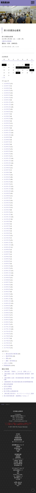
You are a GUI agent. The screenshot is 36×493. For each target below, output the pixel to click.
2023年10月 (7, 163)
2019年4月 (7, 289)
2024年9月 (7, 137)
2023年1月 (7, 184)
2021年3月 (7, 235)
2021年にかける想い (18, 474)
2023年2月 (7, 181)
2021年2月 (7, 238)
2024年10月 (7, 135)
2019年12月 (7, 270)
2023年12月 (7, 158)
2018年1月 (7, 324)
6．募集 (6, 358)
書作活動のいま (18, 477)
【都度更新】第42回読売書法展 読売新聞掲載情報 (18, 382)
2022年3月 (7, 207)
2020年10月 (7, 247)
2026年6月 (7, 88)
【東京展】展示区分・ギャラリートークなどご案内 (19, 393)
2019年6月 (7, 284)
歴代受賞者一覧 (18, 465)
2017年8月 (7, 336)
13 (22, 67)
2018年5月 (7, 315)
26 (18, 72)
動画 (18, 473)
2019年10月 (7, 275)
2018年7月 (7, 310)
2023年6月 (7, 172)
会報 (18, 471)
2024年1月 (7, 156)
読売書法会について (18, 445)
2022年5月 (7, 202)
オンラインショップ (18, 441)
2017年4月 (7, 345)
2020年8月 (7, 252)
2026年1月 (7, 100)
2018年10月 (7, 303)
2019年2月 (7, 294)
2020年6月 (7, 256)
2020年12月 (7, 242)
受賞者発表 (18, 457)
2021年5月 (7, 231)
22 (31, 70)
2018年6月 (7, 312)
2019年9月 (7, 277)
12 (18, 67)
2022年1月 (7, 212)
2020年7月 (7, 254)
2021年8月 (7, 224)
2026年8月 (7, 83)
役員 (18, 451)
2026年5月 (7, 90)
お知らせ (6, 363)
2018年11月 (7, 301)
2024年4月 (7, 149)
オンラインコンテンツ (18, 459)
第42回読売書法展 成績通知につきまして (16, 396)
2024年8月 (7, 139)
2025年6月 (7, 116)
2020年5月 (7, 259)
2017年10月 (7, 331)
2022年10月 (7, 191)
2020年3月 (7, 263)
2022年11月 (7, 188)
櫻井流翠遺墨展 (8, 384)
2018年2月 (7, 322)
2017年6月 (7, 340)
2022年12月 (7, 186)
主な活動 (18, 449)
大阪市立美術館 (6, 41)
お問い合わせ (18, 482)
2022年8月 (7, 196)
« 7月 (3, 77)
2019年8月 (7, 280)
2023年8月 (7, 167)
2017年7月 (7, 338)
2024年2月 (7, 153)
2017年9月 (7, 333)
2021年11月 (7, 217)
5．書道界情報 (8, 356)
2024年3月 (7, 151)
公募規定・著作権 (18, 460)
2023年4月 (7, 177)
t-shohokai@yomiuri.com (20, 421)
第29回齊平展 (8, 389)
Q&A (18, 485)
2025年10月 (7, 107)
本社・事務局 (18, 484)
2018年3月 (7, 319)
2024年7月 (7, 142)
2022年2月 (7, 210)
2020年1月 (7, 268)
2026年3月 (7, 95)
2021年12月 (7, 214)
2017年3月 (7, 347)
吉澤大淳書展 (8, 386)
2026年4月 (7, 93)
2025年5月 (7, 118)
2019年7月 (7, 282)
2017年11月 (7, 329)
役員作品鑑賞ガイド (18, 470)
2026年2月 (7, 97)
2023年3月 (7, 179)
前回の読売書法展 (18, 463)
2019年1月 (7, 296)
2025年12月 (7, 102)
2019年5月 (7, 287)
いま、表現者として (18, 476)
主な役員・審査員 (18, 462)
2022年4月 (7, 205)
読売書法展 (18, 454)
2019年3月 (7, 291)
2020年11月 (7, 245)
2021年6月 (7, 228)
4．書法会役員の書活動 (11, 353)
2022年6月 (7, 200)
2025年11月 (7, 104)
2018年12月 (7, 298)
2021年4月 (7, 233)
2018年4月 (7, 317)
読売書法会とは (18, 448)
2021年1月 (7, 240)
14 (27, 67)
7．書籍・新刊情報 (9, 361)
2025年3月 (7, 123)
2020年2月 (7, 266)
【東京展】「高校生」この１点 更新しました (17, 371)
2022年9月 (7, 193)
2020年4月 (7, 261)
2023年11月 (7, 160)
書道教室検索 (18, 439)
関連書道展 (7, 365)
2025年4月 (7, 121)
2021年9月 (7, 221)
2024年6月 (7, 144)
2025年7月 (7, 114)
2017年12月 (7, 326)
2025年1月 (7, 128)
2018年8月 (7, 308)
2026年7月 (7, 86)
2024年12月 (7, 130)
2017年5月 (7, 343)
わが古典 (18, 479)
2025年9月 (7, 109)
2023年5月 (7, 174)
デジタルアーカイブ (18, 468)
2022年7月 (7, 198)
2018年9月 (7, 305)
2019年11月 (7, 273)
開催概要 (18, 456)
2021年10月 (7, 219)
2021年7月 (7, 226)
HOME (2, 404)
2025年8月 (7, 111)
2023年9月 (7, 165)
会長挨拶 (18, 446)
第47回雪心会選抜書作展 (11, 391)
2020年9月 (7, 249)
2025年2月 (7, 125)
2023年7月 (7, 170)
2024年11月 (7, 132)
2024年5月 (7, 146)
